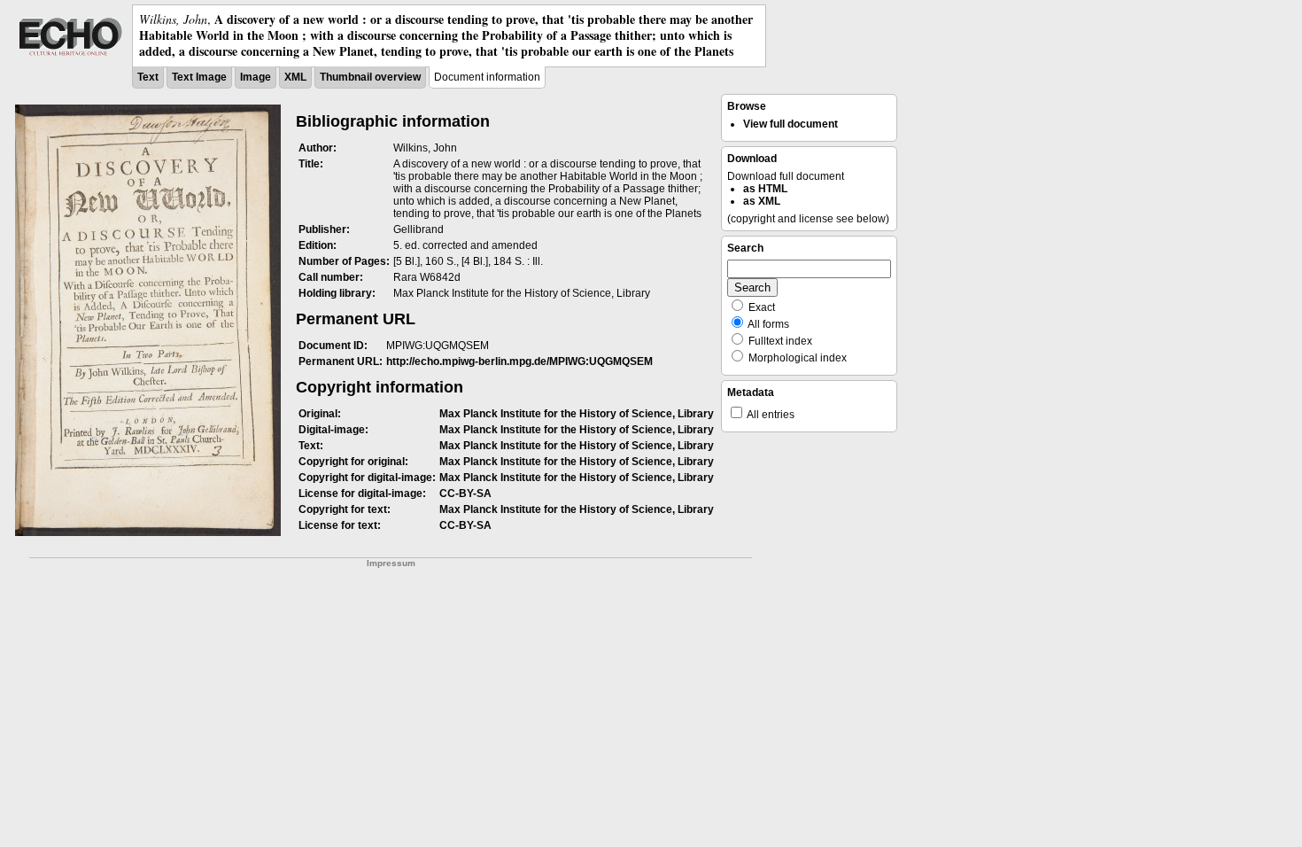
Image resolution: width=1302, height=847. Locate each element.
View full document (790, 124)
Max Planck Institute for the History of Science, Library (576, 414)
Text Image (199, 77)
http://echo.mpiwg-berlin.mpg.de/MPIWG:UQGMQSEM (519, 361)
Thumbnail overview (370, 77)
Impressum (391, 563)
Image (255, 77)
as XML (761, 201)
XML (295, 77)
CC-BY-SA (465, 493)
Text (148, 77)
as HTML (765, 189)
